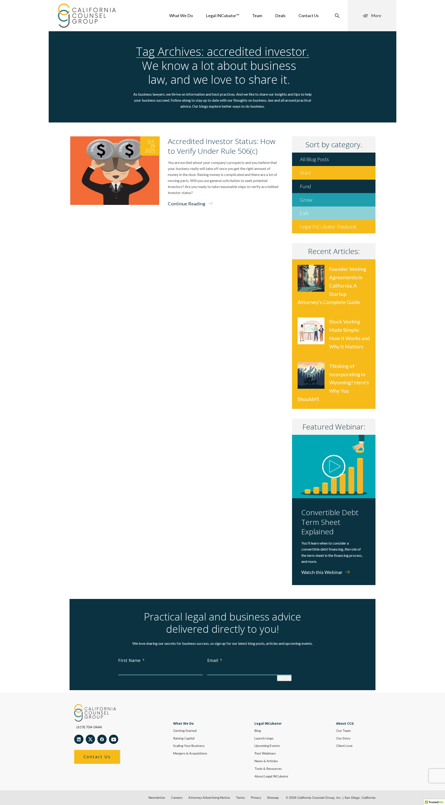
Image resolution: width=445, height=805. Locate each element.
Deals (280, 15)
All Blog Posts (314, 159)
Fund (305, 186)
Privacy (256, 797)
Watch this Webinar (322, 572)
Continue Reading (187, 203)
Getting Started (185, 731)
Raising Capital (183, 738)
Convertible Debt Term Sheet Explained (330, 522)
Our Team (343, 731)
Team (257, 15)
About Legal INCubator (271, 776)
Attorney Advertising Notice (209, 797)
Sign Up (284, 678)
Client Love (344, 746)
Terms (240, 797)
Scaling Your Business (189, 746)
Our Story (343, 738)
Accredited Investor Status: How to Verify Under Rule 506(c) (221, 146)
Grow (306, 200)
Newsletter (157, 797)
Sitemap (273, 797)
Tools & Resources (268, 769)
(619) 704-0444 (89, 727)
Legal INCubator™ (222, 15)
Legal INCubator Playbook (328, 226)
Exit (304, 213)
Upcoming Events (267, 746)
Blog (257, 731)
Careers (177, 797)
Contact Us (309, 15)
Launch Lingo (263, 738)
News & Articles (266, 761)
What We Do (181, 15)
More (376, 15)
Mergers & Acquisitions (190, 753)
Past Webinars (265, 753)
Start (305, 172)
